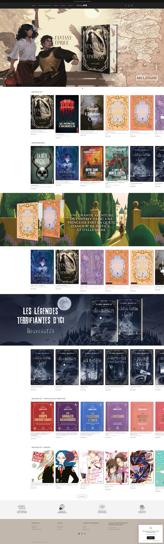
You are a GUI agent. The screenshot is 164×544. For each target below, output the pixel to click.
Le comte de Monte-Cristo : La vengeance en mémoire (114, 183)
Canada (84, 526)
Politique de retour (113, 527)
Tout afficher (82, 496)
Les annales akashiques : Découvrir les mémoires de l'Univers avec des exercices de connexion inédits (67, 433)
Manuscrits (59, 529)
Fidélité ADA (59, 527)
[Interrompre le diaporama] (90, 88)
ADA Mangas (34, 527)
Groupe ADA (34, 526)
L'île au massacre (59, 386)
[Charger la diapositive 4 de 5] (82, 88)
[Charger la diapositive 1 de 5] (76, 88)
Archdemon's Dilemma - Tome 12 (137, 484)
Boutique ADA (36, 542)
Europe (84, 527)
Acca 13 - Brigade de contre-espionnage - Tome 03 (41, 484)
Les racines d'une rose (110, 131)
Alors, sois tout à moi (85, 484)
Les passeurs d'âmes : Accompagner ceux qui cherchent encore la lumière (90, 433)
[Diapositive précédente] (73, 88)
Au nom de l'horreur (60, 134)
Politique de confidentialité (114, 529)
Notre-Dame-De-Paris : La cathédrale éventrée (90, 182)
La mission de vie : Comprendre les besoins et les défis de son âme (140, 433)
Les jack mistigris (84, 386)
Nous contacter (60, 526)
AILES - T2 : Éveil (84, 286)
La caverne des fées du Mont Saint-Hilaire (114, 386)
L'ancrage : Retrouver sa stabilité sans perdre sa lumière (115, 433)
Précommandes (86, 529)
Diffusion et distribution (37, 529)
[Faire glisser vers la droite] (162, 117)
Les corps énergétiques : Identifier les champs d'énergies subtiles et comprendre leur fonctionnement (41, 434)
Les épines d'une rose (134, 131)
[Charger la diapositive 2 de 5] (78, 88)
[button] (34, 5)
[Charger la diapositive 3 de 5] (80, 88)
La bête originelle (34, 185)
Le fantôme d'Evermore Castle (86, 131)
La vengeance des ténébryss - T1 (38, 130)
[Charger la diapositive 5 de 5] (84, 88)
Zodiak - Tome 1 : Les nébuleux (62, 181)
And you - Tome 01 (109, 486)
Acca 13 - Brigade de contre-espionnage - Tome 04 (66, 484)
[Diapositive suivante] (87, 88)
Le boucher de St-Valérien (135, 386)
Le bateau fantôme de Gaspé (136, 183)
